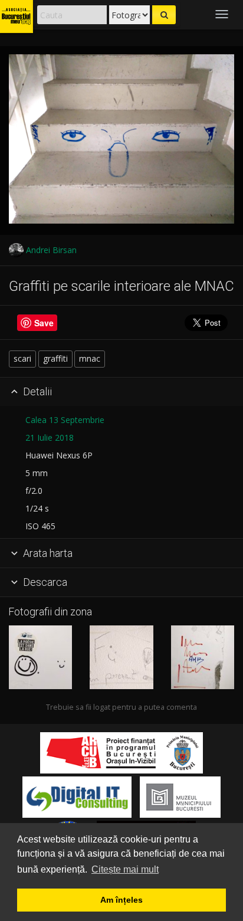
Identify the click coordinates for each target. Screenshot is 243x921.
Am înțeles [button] (121, 899)
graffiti (55, 358)
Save (44, 323)
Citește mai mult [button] (125, 869)
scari (22, 358)
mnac (89, 358)
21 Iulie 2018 (49, 437)
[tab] (121, 392)
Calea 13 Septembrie (64, 419)
